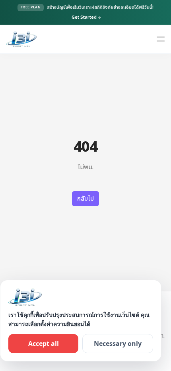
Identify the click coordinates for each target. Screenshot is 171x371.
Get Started (86, 17)
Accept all (43, 343)
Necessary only (118, 343)
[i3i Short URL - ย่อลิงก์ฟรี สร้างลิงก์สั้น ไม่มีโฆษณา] (21, 39)
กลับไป (85, 198)
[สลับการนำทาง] (161, 39)
